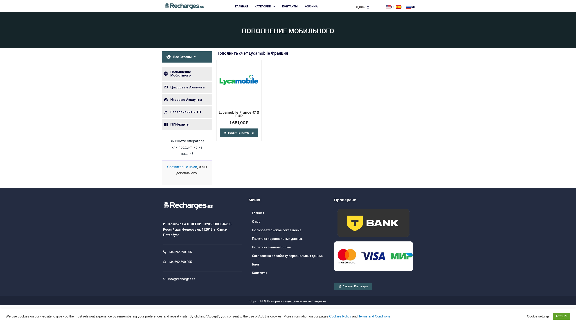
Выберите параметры (241, 133)
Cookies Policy (340, 316)
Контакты (290, 6)
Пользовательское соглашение (276, 230)
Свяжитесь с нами (182, 167)
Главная (241, 6)
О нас (256, 221)
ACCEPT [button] (562, 316)
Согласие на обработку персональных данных (287, 256)
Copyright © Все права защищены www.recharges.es (288, 301)
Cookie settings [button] (538, 316)
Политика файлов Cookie (271, 247)
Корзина (311, 6)
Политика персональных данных (277, 239)
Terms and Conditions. (374, 316)
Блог (255, 264)
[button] (353, 286)
